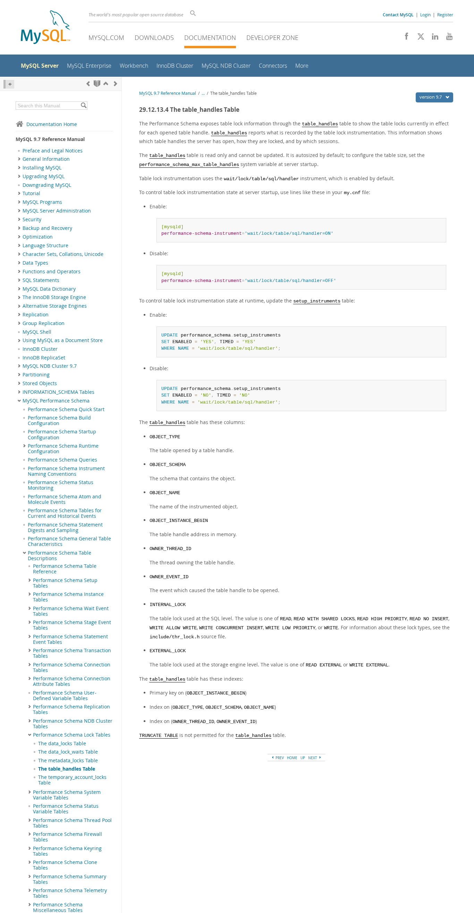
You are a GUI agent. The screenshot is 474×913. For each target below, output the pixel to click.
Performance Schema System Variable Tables (67, 795)
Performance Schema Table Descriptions (59, 556)
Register (445, 14)
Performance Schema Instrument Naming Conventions (66, 471)
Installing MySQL (42, 168)
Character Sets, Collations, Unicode (63, 254)
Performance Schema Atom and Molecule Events (64, 499)
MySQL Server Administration (57, 211)
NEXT (313, 757)
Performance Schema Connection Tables (71, 667)
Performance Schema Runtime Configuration (63, 449)
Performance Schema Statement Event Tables (70, 639)
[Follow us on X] (418, 38)
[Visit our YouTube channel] (446, 38)
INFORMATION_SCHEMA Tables (58, 392)
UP (303, 757)
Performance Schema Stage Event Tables (72, 625)
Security (32, 219)
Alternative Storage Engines (55, 306)
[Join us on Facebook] (404, 38)
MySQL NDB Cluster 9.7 (50, 366)
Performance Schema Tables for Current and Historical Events (65, 513)
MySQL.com (106, 37)
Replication (36, 315)
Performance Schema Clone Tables (65, 865)
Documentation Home (51, 124)
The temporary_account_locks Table (72, 780)
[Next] (115, 83)
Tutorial (31, 193)
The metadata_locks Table (68, 760)
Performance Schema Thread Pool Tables (72, 823)
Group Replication (44, 323)
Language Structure (45, 245)
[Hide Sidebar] (8, 84)
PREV (279, 757)
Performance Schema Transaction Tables (72, 653)
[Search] (83, 105)
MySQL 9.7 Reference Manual (167, 93)
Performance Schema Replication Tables (71, 709)
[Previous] (88, 83)
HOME (292, 757)
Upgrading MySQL (44, 176)
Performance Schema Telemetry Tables (70, 893)
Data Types (35, 263)
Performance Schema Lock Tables (71, 735)
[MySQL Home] (45, 28)
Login (425, 14)
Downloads (154, 37)
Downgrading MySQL (47, 185)
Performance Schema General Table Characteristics (69, 541)
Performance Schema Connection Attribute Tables (71, 681)
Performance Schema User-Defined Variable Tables (64, 696)
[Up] (106, 83)
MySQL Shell (37, 332)
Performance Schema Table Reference (64, 569)
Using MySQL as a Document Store (63, 340)
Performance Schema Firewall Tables (67, 837)
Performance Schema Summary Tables (69, 879)
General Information (46, 159)
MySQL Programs (42, 202)
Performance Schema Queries (62, 460)
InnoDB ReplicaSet (44, 358)
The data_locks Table (62, 743)
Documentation (210, 37)
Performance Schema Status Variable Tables (66, 809)
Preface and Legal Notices (53, 151)
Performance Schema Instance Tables (68, 597)
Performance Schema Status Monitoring (60, 485)
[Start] (97, 83)
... (203, 93)
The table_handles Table (66, 769)
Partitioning (36, 375)
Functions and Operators (52, 271)
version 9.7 (431, 97)
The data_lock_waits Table (68, 752)
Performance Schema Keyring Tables (67, 851)
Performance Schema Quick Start (66, 409)
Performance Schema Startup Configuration (62, 434)
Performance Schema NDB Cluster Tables (72, 724)
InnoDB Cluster (40, 349)
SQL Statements (41, 280)
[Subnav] (19, 159)
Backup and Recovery (47, 228)
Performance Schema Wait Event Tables (71, 611)
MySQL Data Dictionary (49, 289)
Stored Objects (40, 383)
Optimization (38, 237)
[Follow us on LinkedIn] (432, 38)
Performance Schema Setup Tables (65, 583)
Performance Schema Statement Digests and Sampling (65, 527)
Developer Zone (272, 37)
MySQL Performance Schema (56, 401)
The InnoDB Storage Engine (54, 297)
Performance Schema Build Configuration (59, 420)
